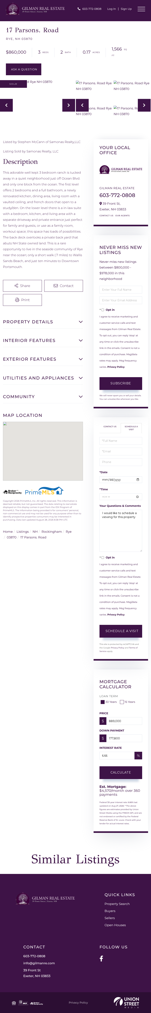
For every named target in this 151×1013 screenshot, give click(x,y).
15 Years (130, 702)
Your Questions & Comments (120, 506)
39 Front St (37, 973)
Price (103, 713)
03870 (12, 537)
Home (8, 532)
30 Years (111, 702)
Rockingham (51, 532)
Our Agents (122, 215)
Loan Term (108, 696)
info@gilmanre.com (39, 963)
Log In (111, 9)
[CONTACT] (23, 69)
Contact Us (106, 215)
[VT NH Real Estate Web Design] (126, 1002)
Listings (23, 532)
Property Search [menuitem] (117, 904)
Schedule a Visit (131, 428)
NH (35, 532)
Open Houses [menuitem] (115, 925)
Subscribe (120, 383)
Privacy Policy (115, 367)
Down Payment (111, 730)
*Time (103, 489)
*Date (103, 472)
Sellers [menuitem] (110, 918)
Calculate (120, 772)
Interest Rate (110, 748)
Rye (69, 532)
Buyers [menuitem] (110, 911)
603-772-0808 (91, 9)
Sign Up (126, 9)
